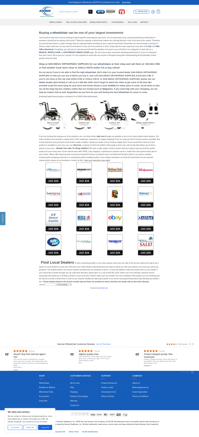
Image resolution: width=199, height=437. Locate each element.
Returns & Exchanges (79, 396)
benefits (146, 55)
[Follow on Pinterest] (83, 414)
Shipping (74, 392)
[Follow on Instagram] (76, 414)
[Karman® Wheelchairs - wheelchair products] (47, 11)
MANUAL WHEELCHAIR (49, 52)
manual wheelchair (135, 38)
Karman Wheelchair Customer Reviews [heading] (76, 344)
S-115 (149, 46)
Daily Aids (132, 22)
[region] (30, 420)
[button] (158, 12)
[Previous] (39, 116)
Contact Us (74, 405)
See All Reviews (103, 344)
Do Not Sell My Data (90, 432)
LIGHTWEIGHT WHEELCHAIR (76, 52)
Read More (148, 362)
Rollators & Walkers (76, 22)
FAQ (72, 387)
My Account (75, 383)
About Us (136, 383)
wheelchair (60, 32)
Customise (15, 427)
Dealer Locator (107, 387)
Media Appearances (140, 387)
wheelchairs (133, 52)
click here (77, 145)
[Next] (159, 116)
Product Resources (109, 383)
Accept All (45, 427)
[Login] (153, 12)
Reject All (30, 427)
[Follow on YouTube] (87, 414)
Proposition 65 (59, 432)
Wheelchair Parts (98, 22)
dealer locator (46, 82)
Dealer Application (139, 392)
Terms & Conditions (140, 396)
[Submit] (90, 12)
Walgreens (107, 89)
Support (144, 22)
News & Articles (107, 396)
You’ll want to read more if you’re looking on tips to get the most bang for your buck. (72, 38)
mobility (112, 85)
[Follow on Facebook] (72, 414)
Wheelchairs (55, 22)
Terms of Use (74, 432)
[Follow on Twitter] (80, 414)
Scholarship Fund (108, 392)
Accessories (117, 22)
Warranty (73, 401)
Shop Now (126, 2)
